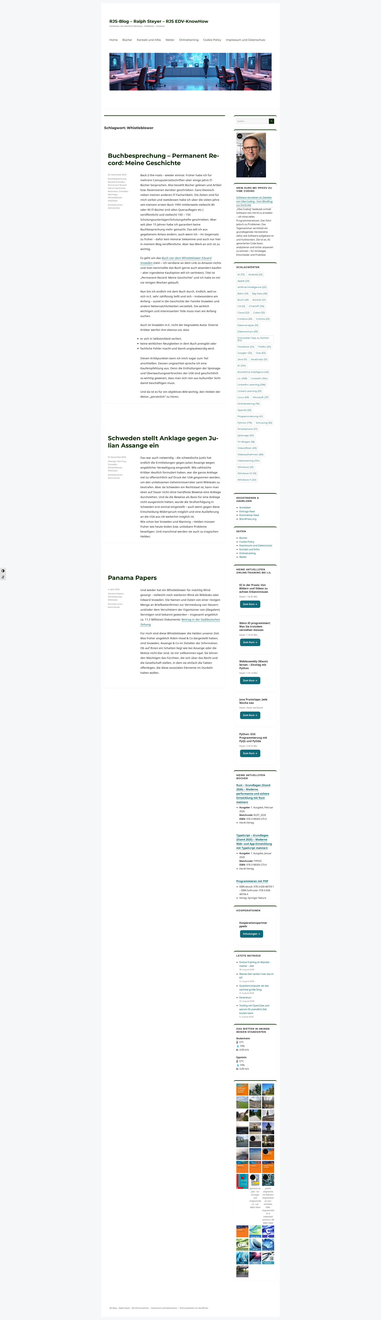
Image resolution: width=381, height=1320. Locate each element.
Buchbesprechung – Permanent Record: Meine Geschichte (163, 159)
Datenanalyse (248, 325)
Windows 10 (247, 473)
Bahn (243, 293)
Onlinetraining (189, 40)
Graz (261, 353)
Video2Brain (247, 448)
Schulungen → (251, 933)
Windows (246, 467)
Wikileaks (112, 200)
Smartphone (247, 429)
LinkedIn (259, 378)
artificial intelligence (252, 287)
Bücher (127, 40)
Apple (243, 281)
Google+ (245, 353)
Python (245, 422)
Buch (243, 299)
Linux (243, 397)
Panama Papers (132, 577)
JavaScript (259, 359)
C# (241, 306)
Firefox (264, 346)
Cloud (243, 312)
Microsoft (260, 397)
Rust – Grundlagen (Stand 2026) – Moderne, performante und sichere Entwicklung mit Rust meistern (253, 793)
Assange (112, 461)
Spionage (112, 194)
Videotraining (249, 460)
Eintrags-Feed (247, 511)
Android (255, 274)
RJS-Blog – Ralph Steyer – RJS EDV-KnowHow (158, 21)
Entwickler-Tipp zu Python (253, 339)
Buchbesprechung (117, 179)
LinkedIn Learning (252, 384)
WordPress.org (247, 519)
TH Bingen (246, 441)
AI (241, 274)
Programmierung (250, 416)
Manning (121, 461)
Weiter (169, 40)
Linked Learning (250, 391)
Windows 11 (247, 479)
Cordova (245, 318)
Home (113, 40)
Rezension (113, 191)
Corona (263, 318)
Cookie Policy (212, 40)
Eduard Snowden (116, 182)
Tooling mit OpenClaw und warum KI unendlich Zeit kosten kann (254, 1009)
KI (242, 365)
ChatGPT (256, 306)
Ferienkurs (245, 997)
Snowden (123, 191)
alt (240, 136)
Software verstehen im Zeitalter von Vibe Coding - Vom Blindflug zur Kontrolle (254, 201)
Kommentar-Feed (249, 515)
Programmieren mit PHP (252, 881)
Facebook (246, 346)
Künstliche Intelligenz (253, 372)
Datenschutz (248, 331)
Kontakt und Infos (149, 40)
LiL (242, 378)
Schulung (264, 422)
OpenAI (244, 410)
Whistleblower (115, 197)
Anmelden (245, 507)
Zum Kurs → (250, 604)
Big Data (259, 293)
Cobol (259, 312)
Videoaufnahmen (250, 454)
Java (242, 359)
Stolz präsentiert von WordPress (194, 1308)
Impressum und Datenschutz (245, 40)
